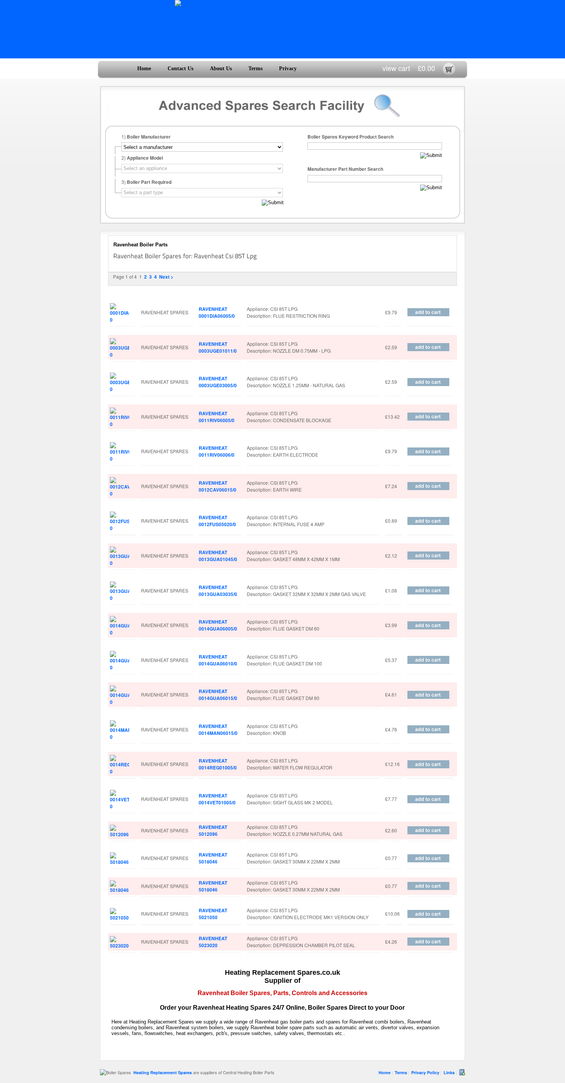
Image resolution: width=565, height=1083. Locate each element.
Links (449, 1072)
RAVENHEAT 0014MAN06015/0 (218, 729)
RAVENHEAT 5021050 (213, 914)
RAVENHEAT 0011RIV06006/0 (216, 451)
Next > (166, 276)
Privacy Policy (425, 1072)
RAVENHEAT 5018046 (213, 858)
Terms (255, 68)
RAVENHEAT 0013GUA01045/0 (218, 556)
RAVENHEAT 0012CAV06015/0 (217, 486)
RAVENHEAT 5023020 (213, 942)
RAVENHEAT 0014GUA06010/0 (218, 660)
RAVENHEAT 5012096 (213, 830)
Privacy (288, 68)
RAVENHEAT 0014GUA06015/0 (218, 695)
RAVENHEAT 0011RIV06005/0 (216, 417)
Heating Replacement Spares (162, 1072)
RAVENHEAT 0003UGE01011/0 (218, 347)
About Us (221, 68)
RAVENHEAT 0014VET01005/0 (217, 799)
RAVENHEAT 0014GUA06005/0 (218, 625)
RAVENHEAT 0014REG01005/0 (218, 764)
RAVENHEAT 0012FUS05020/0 (217, 521)
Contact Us (180, 68)
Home (144, 68)
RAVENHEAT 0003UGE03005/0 (218, 382)
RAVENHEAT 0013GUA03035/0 (218, 591)
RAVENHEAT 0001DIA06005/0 (217, 312)
